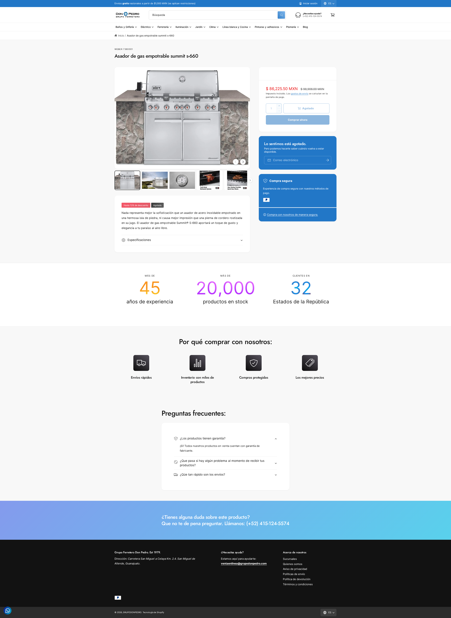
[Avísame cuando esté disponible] (327, 160)
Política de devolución (296, 579)
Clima (212, 26)
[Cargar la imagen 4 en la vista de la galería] (210, 180)
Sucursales (290, 559)
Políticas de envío (294, 574)
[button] (332, 15)
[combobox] (217, 15)
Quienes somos (292, 564)
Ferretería (162, 26)
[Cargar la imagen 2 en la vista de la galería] (155, 180)
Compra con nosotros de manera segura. (292, 214)
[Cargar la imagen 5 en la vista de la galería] (237, 180)
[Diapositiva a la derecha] (243, 162)
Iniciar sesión (310, 3)
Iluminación (181, 26)
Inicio (121, 35)
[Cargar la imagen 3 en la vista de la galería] (182, 180)
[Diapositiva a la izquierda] (236, 162)
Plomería (291, 26)
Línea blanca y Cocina (235, 26)
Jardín (198, 26)
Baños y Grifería (125, 26)
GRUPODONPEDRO (132, 612)
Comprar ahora (297, 119)
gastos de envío (299, 93)
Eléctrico (146, 26)
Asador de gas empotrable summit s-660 (150, 35)
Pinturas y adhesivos (267, 26)
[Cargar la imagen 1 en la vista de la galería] (127, 180)
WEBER (118, 49)
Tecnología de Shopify (153, 612)
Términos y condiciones (298, 584)
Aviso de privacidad (295, 569)
